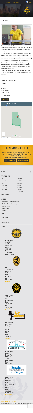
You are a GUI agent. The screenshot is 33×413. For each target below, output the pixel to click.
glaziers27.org (8, 309)
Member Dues (5, 208)
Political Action (6, 206)
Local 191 (4, 187)
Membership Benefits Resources (10, 201)
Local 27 (4, 178)
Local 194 (4, 189)
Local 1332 (20, 191)
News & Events (5, 222)
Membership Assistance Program (10, 204)
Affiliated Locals (5, 176)
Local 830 (19, 187)
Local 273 (19, 181)
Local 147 (4, 183)
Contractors (4, 218)
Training (4, 210)
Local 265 (19, 178)
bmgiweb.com (8, 394)
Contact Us (4, 227)
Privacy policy (12, 401)
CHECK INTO (10, 161)
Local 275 (19, 183)
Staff (2, 213)
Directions (5, 99)
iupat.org (7, 281)
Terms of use (4, 401)
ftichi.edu (7, 338)
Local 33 (4, 181)
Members (3, 199)
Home (3, 171)
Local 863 (19, 189)
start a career (5, 195)
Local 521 (19, 185)
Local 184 (4, 185)
